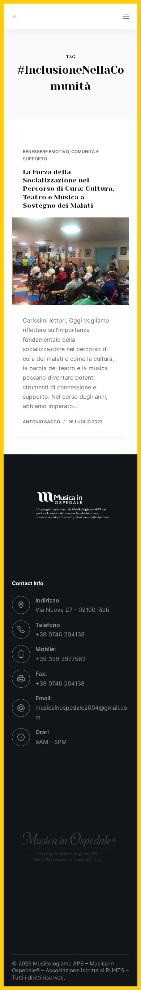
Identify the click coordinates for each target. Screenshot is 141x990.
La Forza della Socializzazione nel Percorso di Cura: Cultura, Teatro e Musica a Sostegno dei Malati (68, 188)
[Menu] (126, 16)
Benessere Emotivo (46, 151)
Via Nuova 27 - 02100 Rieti (72, 609)
